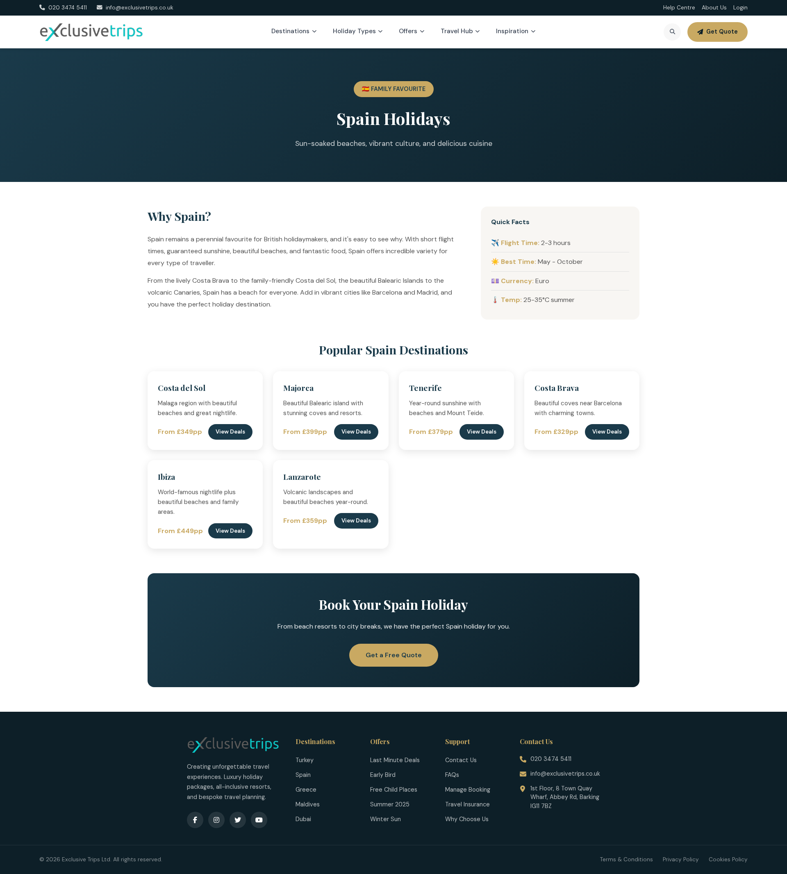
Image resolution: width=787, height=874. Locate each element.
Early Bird (383, 775)
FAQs (452, 775)
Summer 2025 (389, 804)
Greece (306, 789)
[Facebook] (195, 820)
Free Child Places (393, 789)
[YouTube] (259, 820)
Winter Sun (385, 819)
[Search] (672, 32)
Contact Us (461, 760)
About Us (714, 7)
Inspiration (512, 31)
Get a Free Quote (394, 655)
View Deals (230, 431)
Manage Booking (467, 789)
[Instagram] (216, 820)
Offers (408, 31)
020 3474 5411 (550, 759)
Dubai (303, 819)
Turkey (305, 760)
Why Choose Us (467, 819)
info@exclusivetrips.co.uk (565, 773)
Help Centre (679, 7)
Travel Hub (457, 31)
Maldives (308, 804)
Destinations (290, 31)
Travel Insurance (467, 804)
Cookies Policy (728, 859)
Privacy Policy (681, 859)
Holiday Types (354, 31)
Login (740, 7)
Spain (303, 775)
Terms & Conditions (626, 859)
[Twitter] (238, 820)
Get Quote (722, 31)
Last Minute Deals (395, 760)
